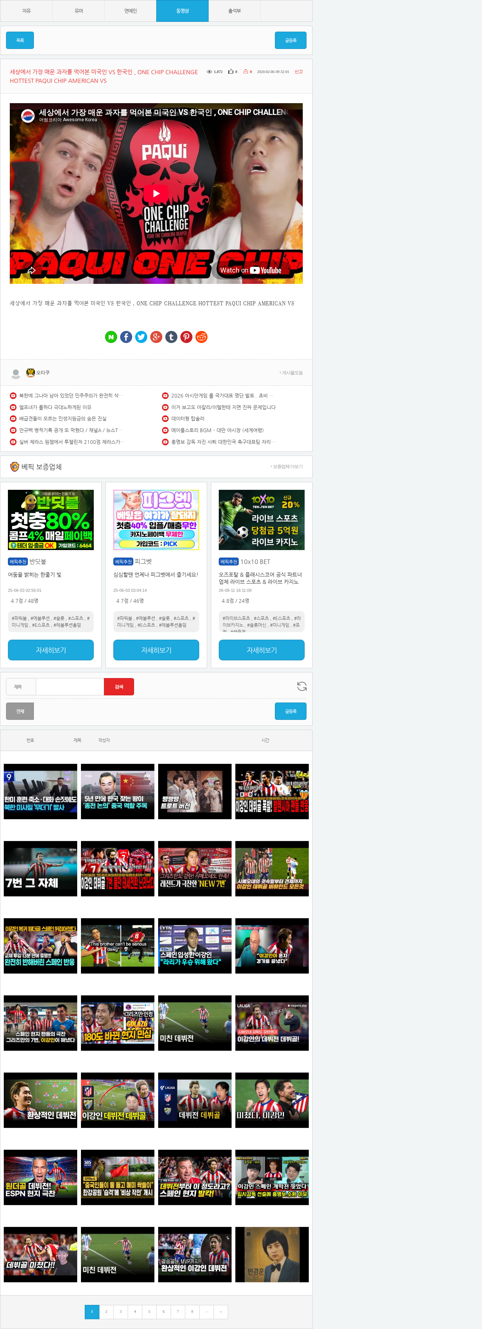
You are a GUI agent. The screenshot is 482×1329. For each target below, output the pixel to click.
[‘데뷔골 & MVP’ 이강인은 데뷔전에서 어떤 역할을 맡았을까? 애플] (40, 1100)
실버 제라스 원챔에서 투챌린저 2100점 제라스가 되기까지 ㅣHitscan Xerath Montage (72, 442)
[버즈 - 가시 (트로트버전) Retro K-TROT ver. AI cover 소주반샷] (272, 1254)
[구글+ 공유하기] (156, 337)
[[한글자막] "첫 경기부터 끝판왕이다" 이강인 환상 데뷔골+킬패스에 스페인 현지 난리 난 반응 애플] (195, 1177)
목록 (20, 40)
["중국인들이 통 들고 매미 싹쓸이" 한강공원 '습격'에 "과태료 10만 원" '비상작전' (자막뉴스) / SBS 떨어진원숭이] (117, 1177)
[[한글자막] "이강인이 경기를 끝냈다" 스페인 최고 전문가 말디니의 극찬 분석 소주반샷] (272, 946)
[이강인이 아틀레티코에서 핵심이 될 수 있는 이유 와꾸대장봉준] (195, 1023)
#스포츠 (75, 618)
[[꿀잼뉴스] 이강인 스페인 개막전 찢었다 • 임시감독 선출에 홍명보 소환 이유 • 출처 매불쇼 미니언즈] (272, 1177)
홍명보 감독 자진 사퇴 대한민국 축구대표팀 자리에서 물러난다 (224, 442)
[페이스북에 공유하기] (126, 337)
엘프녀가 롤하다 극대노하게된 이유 (55, 407)
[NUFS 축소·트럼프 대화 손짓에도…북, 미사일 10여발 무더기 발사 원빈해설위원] (40, 791)
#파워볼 (19, 618)
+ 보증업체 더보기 (286, 466)
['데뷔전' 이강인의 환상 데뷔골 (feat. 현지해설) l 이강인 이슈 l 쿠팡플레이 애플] (272, 1023)
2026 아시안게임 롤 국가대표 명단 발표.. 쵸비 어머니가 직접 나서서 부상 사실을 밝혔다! (224, 395)
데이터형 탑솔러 (187, 418)
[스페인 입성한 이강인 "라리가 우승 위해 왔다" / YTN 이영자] (195, 946)
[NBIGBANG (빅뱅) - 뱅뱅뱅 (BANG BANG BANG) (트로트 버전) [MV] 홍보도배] (195, 791)
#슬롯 (58, 618)
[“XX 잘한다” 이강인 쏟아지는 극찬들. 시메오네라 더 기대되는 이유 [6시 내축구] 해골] (117, 1023)
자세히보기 (51, 650)
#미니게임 (279, 625)
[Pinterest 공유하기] (186, 337)
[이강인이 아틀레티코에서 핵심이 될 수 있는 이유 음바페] (117, 1254)
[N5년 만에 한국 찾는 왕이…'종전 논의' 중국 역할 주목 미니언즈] (117, 791)
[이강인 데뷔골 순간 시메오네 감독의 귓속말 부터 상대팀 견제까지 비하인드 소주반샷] (272, 868)
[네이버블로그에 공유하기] (111, 337)
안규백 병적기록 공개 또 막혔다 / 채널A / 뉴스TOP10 (72, 430)
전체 (20, 711)
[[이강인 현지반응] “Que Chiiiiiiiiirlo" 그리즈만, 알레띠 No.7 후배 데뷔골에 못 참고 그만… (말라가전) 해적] (195, 868)
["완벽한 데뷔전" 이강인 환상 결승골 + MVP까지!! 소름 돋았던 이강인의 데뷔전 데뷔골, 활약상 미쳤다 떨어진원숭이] (195, 1254)
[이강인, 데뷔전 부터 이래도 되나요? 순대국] (272, 1100)
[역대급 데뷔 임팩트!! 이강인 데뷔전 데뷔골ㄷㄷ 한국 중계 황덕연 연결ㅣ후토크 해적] (117, 1100)
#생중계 (238, 631)
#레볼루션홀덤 (67, 625)
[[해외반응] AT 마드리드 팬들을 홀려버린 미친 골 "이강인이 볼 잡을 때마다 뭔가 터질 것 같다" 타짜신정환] (40, 946)
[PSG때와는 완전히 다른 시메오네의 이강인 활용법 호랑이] (40, 868)
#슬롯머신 (256, 625)
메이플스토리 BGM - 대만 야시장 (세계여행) (217, 430)
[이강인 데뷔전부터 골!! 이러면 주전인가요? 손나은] (40, 1254)
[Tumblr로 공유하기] (171, 337)
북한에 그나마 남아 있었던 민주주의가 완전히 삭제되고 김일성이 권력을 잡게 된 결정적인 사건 (72, 395)
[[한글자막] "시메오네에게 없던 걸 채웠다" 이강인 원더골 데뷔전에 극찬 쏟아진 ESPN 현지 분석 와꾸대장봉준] (40, 1177)
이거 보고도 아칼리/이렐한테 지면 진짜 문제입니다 (223, 407)
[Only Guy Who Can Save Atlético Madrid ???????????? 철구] (117, 946)
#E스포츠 (41, 625)
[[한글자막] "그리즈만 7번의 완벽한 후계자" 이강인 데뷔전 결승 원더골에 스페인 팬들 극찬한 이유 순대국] (40, 1023)
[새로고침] (302, 686)
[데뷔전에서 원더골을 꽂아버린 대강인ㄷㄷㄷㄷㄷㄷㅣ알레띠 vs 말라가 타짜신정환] (195, 1100)
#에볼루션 (40, 618)
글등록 (290, 40)
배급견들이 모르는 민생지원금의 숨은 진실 (63, 418)
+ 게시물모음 (291, 372)
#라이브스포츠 (236, 618)
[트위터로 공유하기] (141, 337)
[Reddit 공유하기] (201, 337)
